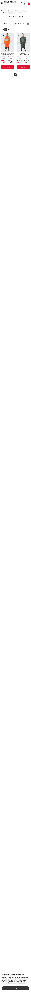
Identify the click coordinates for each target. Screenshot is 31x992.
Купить (7, 67)
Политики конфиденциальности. (17, 983)
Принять (15, 988)
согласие (12, 980)
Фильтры (6, 23)
